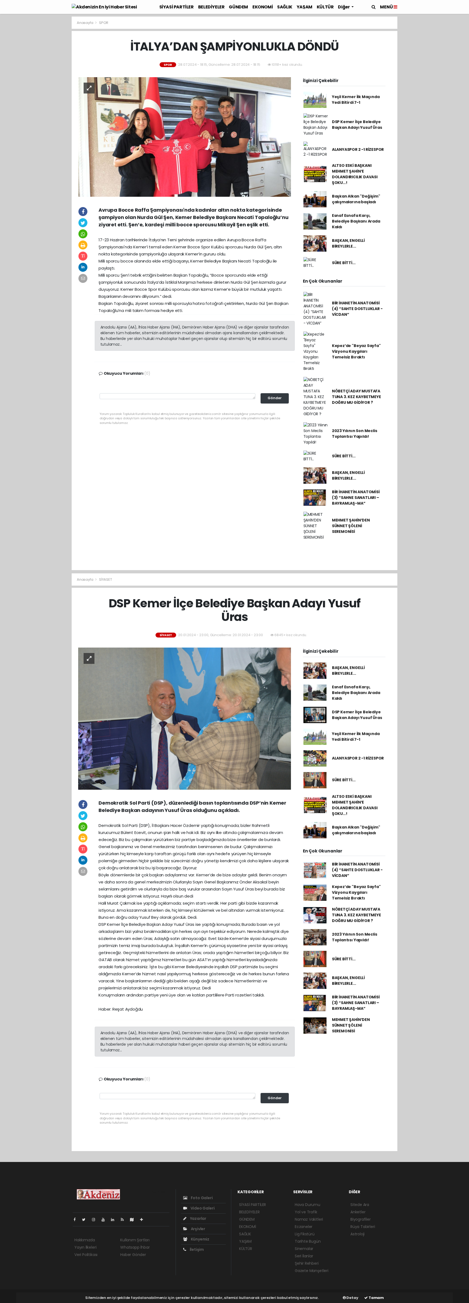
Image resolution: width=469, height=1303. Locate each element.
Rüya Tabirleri (362, 1226)
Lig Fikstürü (305, 1234)
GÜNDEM (238, 7)
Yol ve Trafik (306, 1212)
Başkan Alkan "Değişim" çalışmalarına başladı (356, 199)
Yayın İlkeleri (85, 1247)
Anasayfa (85, 22)
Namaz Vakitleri (309, 1219)
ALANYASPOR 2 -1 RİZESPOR (358, 149)
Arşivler (197, 1229)
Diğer (344, 7)
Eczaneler (303, 1226)
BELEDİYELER (211, 7)
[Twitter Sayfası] (86, 1219)
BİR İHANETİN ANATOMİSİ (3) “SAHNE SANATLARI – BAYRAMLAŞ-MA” (356, 497)
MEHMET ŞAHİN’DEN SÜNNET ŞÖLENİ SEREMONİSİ (351, 525)
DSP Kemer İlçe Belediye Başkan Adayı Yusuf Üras (357, 124)
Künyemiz (199, 1239)
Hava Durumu (307, 1204)
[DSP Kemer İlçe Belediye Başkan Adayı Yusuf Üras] (184, 718)
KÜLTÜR (325, 7)
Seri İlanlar (304, 1256)
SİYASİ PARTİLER (176, 7)
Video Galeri (202, 1208)
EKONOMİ (262, 7)
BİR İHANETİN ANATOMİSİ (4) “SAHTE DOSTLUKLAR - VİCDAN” (357, 308)
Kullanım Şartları (135, 1240)
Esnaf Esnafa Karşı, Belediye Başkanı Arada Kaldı (356, 221)
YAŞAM (304, 7)
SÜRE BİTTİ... (344, 262)
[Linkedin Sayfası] (115, 1219)
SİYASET (105, 579)
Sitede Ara (359, 1204)
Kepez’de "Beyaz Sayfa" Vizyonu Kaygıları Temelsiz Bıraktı (356, 351)
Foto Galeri (201, 1198)
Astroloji (357, 1234)
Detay (352, 1297)
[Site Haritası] (134, 1219)
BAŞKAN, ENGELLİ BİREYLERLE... (348, 243)
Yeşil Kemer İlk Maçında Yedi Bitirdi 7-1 (356, 99)
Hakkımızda (84, 1240)
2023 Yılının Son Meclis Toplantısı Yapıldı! (354, 433)
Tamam (376, 1297)
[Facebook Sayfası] (77, 1219)
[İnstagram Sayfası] (96, 1219)
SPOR (103, 22)
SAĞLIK (284, 7)
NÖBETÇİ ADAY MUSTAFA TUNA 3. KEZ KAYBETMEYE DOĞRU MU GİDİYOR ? (356, 396)
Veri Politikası (85, 1254)
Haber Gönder (133, 1254)
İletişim (196, 1249)
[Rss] (124, 1219)
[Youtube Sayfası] (105, 1219)
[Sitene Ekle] (143, 1219)
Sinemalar (304, 1248)
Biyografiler (360, 1219)
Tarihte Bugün (308, 1241)
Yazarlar (197, 1218)
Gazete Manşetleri (311, 1270)
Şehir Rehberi (307, 1263)
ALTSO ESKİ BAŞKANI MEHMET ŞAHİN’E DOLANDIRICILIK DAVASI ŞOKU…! (355, 174)
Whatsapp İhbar (135, 1247)
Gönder (275, 398)
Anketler (357, 1212)
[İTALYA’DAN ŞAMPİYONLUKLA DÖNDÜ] (184, 136)
